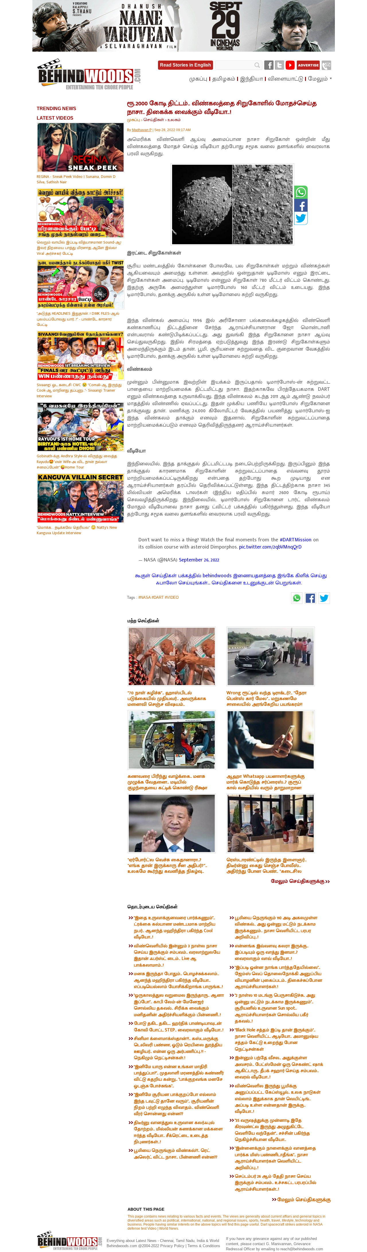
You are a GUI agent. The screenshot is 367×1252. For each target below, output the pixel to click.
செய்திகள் (153, 119)
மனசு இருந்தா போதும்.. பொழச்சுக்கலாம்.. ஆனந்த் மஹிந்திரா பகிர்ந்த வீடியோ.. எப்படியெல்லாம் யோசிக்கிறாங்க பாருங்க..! (178, 980)
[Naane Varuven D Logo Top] (183, 50)
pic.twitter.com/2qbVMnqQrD (270, 547)
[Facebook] (269, 65)
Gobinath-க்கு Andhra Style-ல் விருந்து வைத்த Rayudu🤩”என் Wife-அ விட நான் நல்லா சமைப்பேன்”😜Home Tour (77, 462)
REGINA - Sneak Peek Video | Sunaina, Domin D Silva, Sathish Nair (76, 179)
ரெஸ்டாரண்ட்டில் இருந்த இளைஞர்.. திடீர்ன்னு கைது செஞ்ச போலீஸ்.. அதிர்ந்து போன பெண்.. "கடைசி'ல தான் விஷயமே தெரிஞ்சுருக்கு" (267, 868)
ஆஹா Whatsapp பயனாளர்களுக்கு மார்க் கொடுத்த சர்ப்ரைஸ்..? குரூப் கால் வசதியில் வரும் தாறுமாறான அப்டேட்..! (266, 785)
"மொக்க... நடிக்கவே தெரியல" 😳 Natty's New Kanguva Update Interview (77, 530)
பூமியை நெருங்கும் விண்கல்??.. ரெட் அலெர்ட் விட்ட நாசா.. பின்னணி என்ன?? (175, 1154)
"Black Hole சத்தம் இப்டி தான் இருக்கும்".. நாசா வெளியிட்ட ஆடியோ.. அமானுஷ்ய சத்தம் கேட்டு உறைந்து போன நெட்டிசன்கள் (276, 1039)
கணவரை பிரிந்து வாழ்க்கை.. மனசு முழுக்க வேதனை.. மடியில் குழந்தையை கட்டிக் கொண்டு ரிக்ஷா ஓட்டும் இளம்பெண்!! (167, 785)
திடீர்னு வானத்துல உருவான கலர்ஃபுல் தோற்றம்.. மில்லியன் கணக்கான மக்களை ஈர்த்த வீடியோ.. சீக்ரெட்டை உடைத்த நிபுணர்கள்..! (178, 1132)
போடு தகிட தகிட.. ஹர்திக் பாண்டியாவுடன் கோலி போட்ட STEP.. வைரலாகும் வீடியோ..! (178, 1027)
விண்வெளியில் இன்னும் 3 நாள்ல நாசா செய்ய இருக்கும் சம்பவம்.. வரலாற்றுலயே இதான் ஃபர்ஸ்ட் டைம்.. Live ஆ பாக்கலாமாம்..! (177, 955)
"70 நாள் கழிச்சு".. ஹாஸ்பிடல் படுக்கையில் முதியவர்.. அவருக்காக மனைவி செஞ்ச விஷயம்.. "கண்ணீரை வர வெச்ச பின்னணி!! (167, 701)
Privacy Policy (173, 1246)
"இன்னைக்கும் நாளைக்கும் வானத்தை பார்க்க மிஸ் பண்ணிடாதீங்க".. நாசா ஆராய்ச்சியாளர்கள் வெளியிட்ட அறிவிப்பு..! (275, 1157)
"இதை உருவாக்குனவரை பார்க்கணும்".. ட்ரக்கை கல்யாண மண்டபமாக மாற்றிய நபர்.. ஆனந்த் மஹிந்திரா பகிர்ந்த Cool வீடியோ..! (174, 927)
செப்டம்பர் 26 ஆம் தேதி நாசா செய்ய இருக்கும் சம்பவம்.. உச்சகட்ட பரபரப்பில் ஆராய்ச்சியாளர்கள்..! (275, 1183)
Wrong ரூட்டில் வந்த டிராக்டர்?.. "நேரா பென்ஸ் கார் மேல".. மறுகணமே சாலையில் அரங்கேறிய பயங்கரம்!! (267, 698)
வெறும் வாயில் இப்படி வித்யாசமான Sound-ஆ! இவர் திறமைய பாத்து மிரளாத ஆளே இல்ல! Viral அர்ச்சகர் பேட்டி (79, 248)
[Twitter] (279, 65)
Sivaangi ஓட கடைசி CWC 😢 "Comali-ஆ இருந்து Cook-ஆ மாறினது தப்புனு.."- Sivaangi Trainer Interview (79, 390)
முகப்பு (133, 119)
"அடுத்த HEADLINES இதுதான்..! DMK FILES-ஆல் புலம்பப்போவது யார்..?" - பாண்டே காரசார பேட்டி (78, 319)
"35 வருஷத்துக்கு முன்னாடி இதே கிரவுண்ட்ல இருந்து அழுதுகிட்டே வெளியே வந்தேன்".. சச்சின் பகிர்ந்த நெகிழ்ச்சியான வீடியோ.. (272, 1130)
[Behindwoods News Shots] (89, 74)
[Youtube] (290, 65)
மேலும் (318, 79)
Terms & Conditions (204, 1246)
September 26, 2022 (199, 560)
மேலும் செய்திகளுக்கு (297, 881)
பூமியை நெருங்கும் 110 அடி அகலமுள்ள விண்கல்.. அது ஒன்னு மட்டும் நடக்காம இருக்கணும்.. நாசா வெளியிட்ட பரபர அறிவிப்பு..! (276, 927)
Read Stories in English (185, 65)
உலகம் (174, 119)
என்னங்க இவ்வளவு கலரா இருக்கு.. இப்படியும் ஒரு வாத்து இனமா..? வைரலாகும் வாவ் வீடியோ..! (272, 952)
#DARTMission (295, 540)
